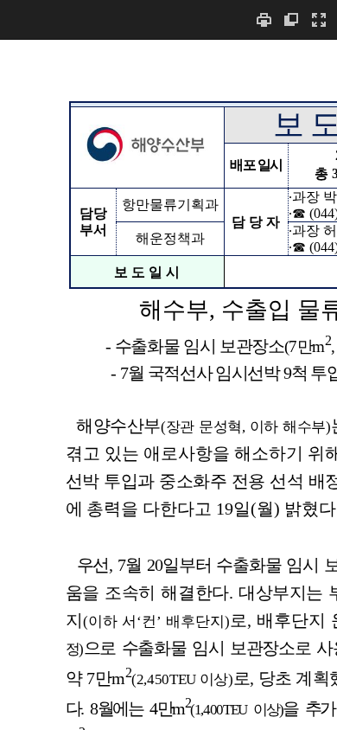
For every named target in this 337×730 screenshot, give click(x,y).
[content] (168, 384)
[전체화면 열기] (319, 19)
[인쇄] (263, 19)
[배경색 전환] (291, 19)
